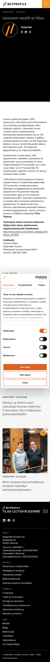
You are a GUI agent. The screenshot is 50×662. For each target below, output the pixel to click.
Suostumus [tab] (8, 285)
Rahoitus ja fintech (12, 613)
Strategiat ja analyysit (13, 570)
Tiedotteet (8, 12)
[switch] (43, 339)
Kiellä (25, 382)
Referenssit (8, 631)
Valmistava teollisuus (13, 609)
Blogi (5, 627)
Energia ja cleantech (13, 601)
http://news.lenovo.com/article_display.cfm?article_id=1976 (25, 233)
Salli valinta (25, 375)
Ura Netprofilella (11, 644)
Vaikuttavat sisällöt (12, 574)
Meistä (6, 623)
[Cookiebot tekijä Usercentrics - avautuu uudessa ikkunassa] (35, 277)
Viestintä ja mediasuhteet (16, 566)
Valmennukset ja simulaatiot (17, 583)
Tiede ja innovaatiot (13, 597)
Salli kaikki (25, 367)
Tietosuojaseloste (10, 658)
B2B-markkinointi (11, 578)
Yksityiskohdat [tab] (25, 285)
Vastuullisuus (9, 640)
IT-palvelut (8, 592)
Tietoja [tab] (41, 285)
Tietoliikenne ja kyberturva (16, 605)
